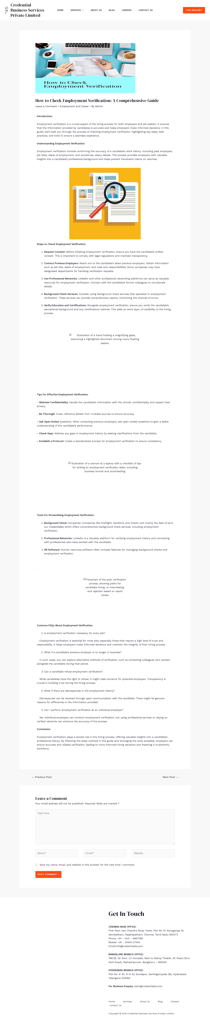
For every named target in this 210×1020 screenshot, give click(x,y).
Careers (127, 10)
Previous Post (42, 776)
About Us (96, 10)
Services (76, 10)
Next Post (170, 776)
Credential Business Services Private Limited (27, 10)
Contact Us (146, 10)
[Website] (153, 853)
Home (60, 10)
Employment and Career (74, 106)
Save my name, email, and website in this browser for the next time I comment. (87, 864)
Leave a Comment (46, 106)
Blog (112, 10)
